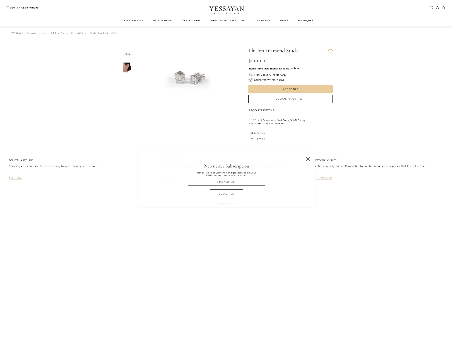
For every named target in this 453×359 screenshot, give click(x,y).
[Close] (307, 159)
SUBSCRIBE (226, 193)
